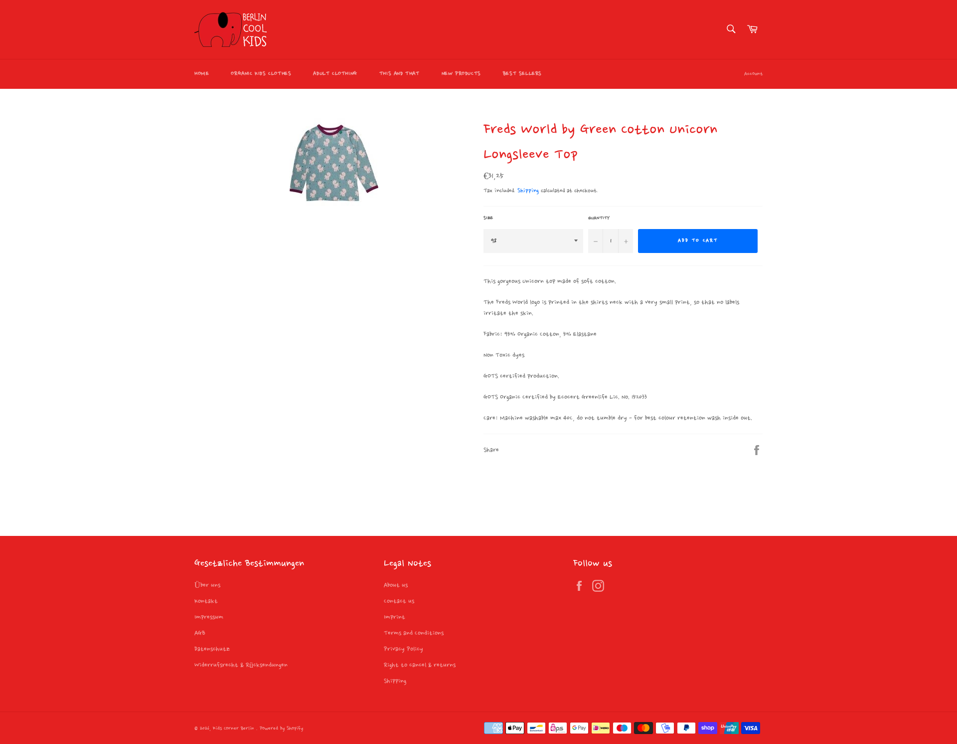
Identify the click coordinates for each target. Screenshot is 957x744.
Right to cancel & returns (420, 665)
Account (753, 74)
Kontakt (206, 601)
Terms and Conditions (414, 633)
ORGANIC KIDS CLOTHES (261, 73)
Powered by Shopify (281, 729)
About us (396, 585)
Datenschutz (212, 649)
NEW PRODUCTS (461, 73)
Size (488, 218)
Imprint (394, 617)
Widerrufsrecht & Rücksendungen (241, 665)
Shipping (528, 191)
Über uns (207, 585)
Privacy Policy (403, 649)
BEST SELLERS (522, 73)
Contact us (399, 601)
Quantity (599, 218)
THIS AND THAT (399, 73)
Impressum (208, 617)
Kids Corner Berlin (234, 729)
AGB (199, 633)
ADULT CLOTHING (335, 73)
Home (201, 73)
